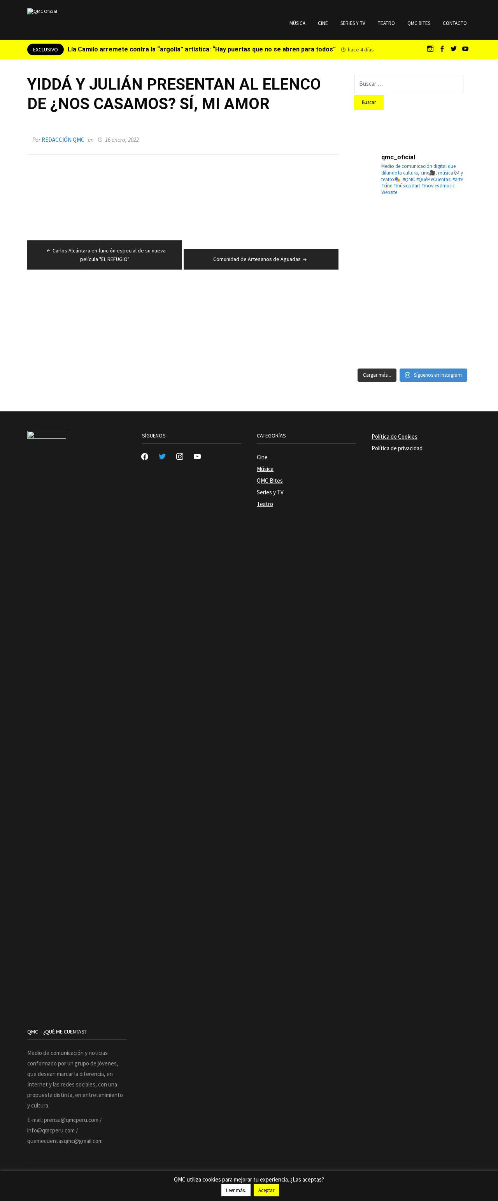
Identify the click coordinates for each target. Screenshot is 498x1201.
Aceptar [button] (266, 1190)
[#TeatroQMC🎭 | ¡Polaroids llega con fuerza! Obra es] (372, 263)
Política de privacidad (397, 448)
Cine (323, 23)
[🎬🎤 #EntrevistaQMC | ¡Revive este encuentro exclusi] (412, 303)
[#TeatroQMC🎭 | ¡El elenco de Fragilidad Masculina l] (412, 224)
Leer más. (236, 1190)
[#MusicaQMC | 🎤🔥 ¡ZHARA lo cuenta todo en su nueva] (372, 343)
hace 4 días (361, 49)
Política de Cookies (394, 436)
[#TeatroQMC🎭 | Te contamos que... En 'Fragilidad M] (372, 224)
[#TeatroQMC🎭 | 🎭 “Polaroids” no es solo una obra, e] (452, 224)
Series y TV (352, 23)
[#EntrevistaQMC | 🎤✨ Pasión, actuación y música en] (412, 343)
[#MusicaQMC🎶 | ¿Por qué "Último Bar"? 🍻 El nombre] (452, 263)
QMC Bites (418, 23)
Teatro (386, 23)
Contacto (455, 23)
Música (297, 23)
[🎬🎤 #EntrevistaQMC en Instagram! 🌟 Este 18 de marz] (452, 303)
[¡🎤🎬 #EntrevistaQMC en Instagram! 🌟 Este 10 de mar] (452, 343)
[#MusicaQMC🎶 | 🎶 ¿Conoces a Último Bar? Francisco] (412, 263)
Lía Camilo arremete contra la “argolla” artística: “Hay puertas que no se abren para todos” (202, 49)
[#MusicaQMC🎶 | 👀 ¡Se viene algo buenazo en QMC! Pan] (372, 303)
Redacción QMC (63, 139)
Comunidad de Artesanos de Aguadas (257, 259)
